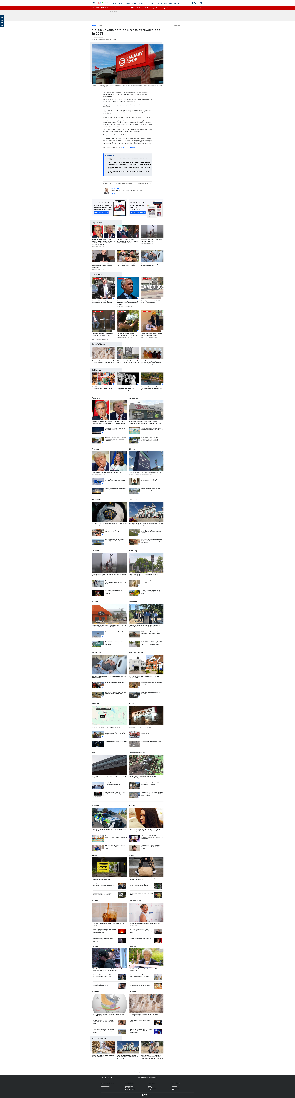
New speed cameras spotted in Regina (115, 631)
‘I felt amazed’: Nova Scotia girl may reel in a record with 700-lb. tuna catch (109, 575)
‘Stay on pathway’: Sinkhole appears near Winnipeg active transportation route (151, 592)
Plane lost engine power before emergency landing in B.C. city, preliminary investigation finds (149, 439)
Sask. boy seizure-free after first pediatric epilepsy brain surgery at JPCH (109, 676)
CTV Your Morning (153, 3)
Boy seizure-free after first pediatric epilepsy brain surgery (152, 264)
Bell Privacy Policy (129, 1086)
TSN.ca (150, 1089)
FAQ (150, 1072)
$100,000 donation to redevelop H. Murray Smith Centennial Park (114, 783)
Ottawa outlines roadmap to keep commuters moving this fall (150, 489)
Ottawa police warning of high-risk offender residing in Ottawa (150, 479)
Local (120, 3)
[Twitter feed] (102, 1077)
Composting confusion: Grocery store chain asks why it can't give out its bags (129, 168)
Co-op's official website (128, 147)
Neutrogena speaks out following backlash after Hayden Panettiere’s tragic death (103, 265)
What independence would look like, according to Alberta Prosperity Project (115, 479)
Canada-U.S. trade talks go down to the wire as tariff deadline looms (103, 301)
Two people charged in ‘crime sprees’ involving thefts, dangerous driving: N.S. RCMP (115, 582)
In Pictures (142, 3)
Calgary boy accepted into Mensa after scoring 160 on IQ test (151, 334)
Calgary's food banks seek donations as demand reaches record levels (128, 158)
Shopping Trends (166, 3)
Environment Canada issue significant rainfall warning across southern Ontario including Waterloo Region (151, 643)
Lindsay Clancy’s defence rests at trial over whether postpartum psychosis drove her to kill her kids (145, 830)
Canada (127, 3)
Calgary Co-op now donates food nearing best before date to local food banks (128, 172)
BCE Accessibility (105, 1086)
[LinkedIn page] (111, 1077)
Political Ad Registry (130, 1089)
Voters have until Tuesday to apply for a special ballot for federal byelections (108, 878)
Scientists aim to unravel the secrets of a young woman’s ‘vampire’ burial (103, 361)
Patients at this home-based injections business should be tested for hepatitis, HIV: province (152, 541)
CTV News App (137, 1072)
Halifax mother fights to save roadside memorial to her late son (127, 334)
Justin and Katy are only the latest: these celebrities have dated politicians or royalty (127, 388)
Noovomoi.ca (175, 1087)
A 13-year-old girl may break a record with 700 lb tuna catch (152, 240)
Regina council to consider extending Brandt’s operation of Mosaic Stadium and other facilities (109, 626)
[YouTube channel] (108, 1077)
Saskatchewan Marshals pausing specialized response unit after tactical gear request (115, 643)
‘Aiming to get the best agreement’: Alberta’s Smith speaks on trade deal (107, 473)
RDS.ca (174, 1089)
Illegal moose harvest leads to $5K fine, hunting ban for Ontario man (152, 683)
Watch (134, 3)
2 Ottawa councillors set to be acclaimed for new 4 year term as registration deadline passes (146, 473)
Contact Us (145, 1072)
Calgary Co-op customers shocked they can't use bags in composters (129, 164)
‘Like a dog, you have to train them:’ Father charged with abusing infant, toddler (151, 847)
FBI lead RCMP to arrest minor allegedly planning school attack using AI (109, 524)
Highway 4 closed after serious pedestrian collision (107, 727)
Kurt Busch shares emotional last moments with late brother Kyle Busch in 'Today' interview (109, 969)
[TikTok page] (105, 1077)
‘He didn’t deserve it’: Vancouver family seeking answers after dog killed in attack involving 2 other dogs (152, 1056)
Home (114, 3)
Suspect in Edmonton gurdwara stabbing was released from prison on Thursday (146, 524)
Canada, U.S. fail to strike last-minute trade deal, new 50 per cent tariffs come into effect (127, 241)
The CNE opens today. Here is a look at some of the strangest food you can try (103, 388)
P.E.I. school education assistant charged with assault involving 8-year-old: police (115, 592)
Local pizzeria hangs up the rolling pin (140, 727)
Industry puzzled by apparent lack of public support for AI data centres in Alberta (151, 531)
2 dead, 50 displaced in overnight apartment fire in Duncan (150, 783)
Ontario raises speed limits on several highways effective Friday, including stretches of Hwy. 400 (115, 439)
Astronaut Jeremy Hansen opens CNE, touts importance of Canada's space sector (115, 847)
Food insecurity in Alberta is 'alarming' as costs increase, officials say (129, 162)
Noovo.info (174, 1086)
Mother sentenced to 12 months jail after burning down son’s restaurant (128, 361)
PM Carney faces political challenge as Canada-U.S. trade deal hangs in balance (128, 302)
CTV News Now (179, 3)
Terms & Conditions (130, 1087)
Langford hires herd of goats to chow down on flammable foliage (143, 777)
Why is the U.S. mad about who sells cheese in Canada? (103, 1055)
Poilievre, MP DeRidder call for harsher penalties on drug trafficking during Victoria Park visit (144, 626)
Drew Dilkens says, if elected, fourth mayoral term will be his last (109, 777)
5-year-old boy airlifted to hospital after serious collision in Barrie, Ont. (109, 830)
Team (160, 1072)
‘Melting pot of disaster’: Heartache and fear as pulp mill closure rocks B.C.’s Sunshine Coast (152, 794)
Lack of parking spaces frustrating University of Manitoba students (143, 575)
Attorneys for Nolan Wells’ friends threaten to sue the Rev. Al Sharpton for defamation (152, 837)
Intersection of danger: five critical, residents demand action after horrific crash (115, 733)
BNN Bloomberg (152, 1087)
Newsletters (155, 1072)
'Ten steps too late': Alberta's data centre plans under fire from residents (102, 335)
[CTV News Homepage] (103, 3)
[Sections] (93, 3)
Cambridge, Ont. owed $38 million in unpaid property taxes (152, 301)
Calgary (94, 25)
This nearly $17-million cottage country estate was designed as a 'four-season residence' (151, 388)
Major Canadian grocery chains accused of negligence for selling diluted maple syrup (151, 362)
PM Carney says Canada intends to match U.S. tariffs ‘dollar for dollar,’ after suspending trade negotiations (108, 422)
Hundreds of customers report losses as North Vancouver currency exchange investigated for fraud (145, 422)
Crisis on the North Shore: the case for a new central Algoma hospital (145, 676)
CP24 (149, 1086)
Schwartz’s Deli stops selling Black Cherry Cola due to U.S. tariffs (127, 264)
